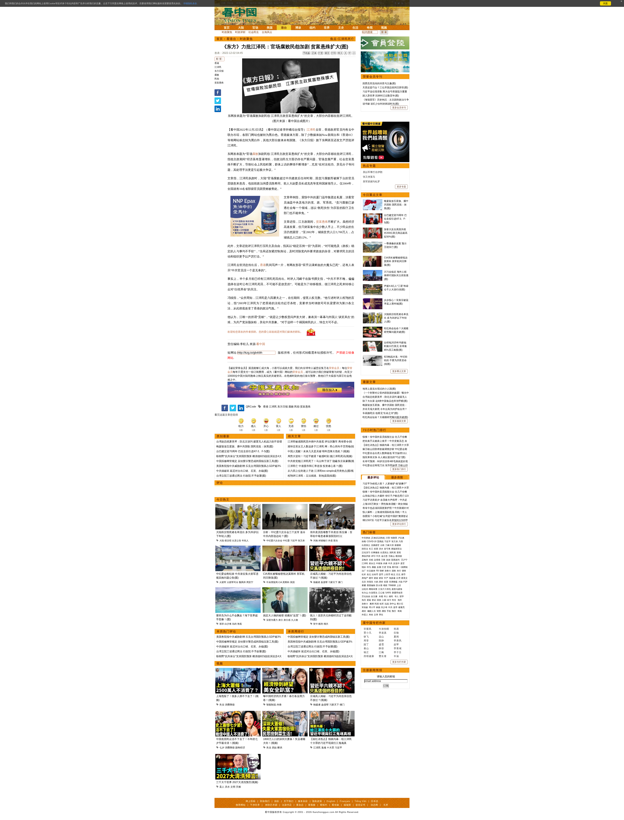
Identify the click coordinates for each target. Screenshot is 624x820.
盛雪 (381, 644)
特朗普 (394, 538)
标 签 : (219, 58)
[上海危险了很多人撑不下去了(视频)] (238, 669)
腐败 (216, 75)
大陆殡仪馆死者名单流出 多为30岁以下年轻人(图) (396, 318)
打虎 (384, 567)
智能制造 (271, 704)
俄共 (326, 624)
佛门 (340, 582)
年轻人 (245, 540)
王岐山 (391, 556)
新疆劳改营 (397, 592)
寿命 (371, 614)
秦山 (366, 648)
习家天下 (332, 582)
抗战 (387, 604)
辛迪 (396, 656)
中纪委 (286, 540)
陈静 (381, 640)
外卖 (330, 540)
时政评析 (240, 32)
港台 (284, 27)
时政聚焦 (227, 32)
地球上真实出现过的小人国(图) (379, 388)
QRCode (251, 406)
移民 (391, 596)
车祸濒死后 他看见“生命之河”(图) (380, 413)
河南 (315, 540)
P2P (405, 582)
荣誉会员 (334, 368)
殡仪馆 (228, 540)
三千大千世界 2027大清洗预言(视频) (237, 782)
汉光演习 (366, 552)
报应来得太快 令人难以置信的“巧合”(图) (384, 457)
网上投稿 (250, 801)
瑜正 (366, 652)
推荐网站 (241, 805)
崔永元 (372, 563)
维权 (385, 585)
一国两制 (403, 567)
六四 (401, 541)
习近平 (293, 540)
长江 (371, 549)
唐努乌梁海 (397, 589)
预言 (394, 611)
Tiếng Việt (360, 801)
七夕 (221, 747)
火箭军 (222, 582)
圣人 (221, 786)
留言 (327, 53)
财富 (381, 578)
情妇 (364, 567)
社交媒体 (371, 570)
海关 (364, 600)
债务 (404, 570)
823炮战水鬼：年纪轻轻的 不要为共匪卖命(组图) (395, 360)
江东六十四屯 (384, 589)
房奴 (274, 747)
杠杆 (364, 574)
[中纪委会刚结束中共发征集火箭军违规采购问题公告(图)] (238, 547)
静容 (381, 648)
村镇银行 (323, 540)
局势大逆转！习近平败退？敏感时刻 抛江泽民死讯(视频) (320, 456)
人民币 (387, 574)
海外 (400, 600)
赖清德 (399, 556)
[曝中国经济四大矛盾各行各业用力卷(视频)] (285, 669)
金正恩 (384, 556)
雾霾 (364, 585)
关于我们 (288, 801)
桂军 (382, 604)
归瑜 (396, 632)
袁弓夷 (387, 549)
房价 (381, 582)
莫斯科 (286, 582)
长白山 (365, 592)
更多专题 (401, 186)
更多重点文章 (399, 371)
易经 (364, 611)
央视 (381, 596)
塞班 (221, 624)
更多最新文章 (399, 421)
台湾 (398, 578)
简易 (396, 628)
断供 (279, 747)
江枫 (381, 652)
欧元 (393, 574)
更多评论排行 (399, 524)
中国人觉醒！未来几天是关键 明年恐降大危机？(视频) (319, 451)
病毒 (364, 541)
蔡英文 (404, 578)
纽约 (312, 27)
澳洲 (372, 604)
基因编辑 (371, 585)
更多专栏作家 (399, 662)
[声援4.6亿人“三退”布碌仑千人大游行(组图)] (372, 286)
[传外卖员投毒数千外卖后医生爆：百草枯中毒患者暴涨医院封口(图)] (332, 505)
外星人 (365, 614)
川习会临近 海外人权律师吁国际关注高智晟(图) (396, 275)
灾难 (238, 786)
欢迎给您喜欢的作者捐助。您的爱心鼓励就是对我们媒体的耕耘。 (265, 331)
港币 (403, 574)
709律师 (392, 585)
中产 (386, 578)
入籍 (384, 600)
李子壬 (398, 652)
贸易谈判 (395, 560)
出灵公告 (236, 540)
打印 (333, 53)
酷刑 (320, 624)
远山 (381, 636)
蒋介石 (400, 604)
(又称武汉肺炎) (378, 538)
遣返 (369, 600)
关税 (371, 560)
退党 (399, 552)
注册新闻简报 (372, 670)
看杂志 (300, 805)
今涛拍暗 (384, 628)
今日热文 (222, 499)
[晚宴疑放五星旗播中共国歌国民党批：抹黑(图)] (372, 201)
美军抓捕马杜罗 (371, 181)
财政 (376, 578)
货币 (381, 574)
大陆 (241, 27)
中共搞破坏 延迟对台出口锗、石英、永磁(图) (242, 470)
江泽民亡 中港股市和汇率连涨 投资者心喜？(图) (315, 466)
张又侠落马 (369, 176)
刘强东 (370, 582)
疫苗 (376, 549)
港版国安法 (396, 549)
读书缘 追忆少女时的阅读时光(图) (381, 103)
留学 (402, 596)
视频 (384, 27)
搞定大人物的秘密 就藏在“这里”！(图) (284, 615)
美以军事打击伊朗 (372, 172)
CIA (280, 582)
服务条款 (303, 801)
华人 (386, 596)
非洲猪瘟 (393, 582)
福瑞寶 (347, 805)
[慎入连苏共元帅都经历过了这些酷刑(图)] (332, 589)
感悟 (384, 611)
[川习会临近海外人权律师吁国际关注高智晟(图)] (372, 271)
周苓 (366, 640)
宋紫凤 (367, 628)
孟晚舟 (365, 560)
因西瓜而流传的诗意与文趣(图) (379, 83)
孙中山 (393, 604)
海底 (239, 624)
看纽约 (323, 805)
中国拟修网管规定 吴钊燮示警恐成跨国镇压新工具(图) (247, 461)
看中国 (241, 15)
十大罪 (330, 747)
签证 (374, 600)
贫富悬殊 (219, 82)
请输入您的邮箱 (386, 676)
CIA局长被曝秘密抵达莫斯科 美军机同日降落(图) (396, 261)
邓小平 (372, 607)
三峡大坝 (389, 545)
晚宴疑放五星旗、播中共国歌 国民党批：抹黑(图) (244, 446)
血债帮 (324, 582)
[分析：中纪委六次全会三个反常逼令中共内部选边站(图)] (285, 505)
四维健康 (369, 656)
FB (377, 570)
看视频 (311, 805)
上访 (399, 585)
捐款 (276, 801)
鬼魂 (323, 747)
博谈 (298, 27)
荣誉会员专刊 (372, 76)
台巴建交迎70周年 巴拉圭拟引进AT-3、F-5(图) (243, 451)
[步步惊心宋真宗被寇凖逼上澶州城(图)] (372, 300)
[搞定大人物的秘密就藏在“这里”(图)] (285, 589)
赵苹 (396, 644)
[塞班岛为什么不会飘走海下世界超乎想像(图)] (238, 589)
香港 (216, 63)
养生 (381, 614)
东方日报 (219, 71)
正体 (314, 53)
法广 (364, 570)
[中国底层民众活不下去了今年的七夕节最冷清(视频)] (238, 712)
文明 (232, 786)
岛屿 (234, 624)
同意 (605, 3)
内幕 (385, 563)
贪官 (402, 563)
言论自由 (366, 596)
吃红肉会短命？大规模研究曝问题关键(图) (385, 417)
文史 (341, 27)
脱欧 (394, 570)
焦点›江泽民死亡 (342, 39)
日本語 (374, 801)
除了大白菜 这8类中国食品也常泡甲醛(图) (385, 401)
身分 (280, 620)
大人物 (294, 620)
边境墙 (377, 560)
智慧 (379, 611)
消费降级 (230, 704)
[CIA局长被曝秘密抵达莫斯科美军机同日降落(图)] (285, 547)
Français (345, 801)
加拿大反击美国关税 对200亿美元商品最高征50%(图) (395, 233)
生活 (355, 27)
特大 (340, 53)
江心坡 (381, 592)
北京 (364, 582)
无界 (385, 805)
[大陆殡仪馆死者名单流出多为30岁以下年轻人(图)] (238, 505)
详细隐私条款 (190, 3)
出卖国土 (366, 545)
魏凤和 (242, 582)
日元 (398, 574)
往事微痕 (375, 552)
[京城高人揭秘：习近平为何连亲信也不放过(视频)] (332, 547)
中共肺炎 (366, 538)
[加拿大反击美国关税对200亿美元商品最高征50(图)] (372, 229)
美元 (369, 574)
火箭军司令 (232, 582)
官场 (255, 27)
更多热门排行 (399, 469)
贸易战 (380, 541)
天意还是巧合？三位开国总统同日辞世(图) (385, 87)
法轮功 (365, 589)
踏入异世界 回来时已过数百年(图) (381, 95)
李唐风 (398, 640)
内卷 (279, 704)
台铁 (382, 545)
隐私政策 (317, 801)
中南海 (379, 563)
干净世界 (255, 805)
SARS (388, 592)
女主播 (374, 596)
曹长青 (383, 656)
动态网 (374, 805)
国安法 (365, 549)
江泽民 (217, 67)
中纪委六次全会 (274, 540)
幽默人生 (371, 611)
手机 (389, 611)
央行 (399, 570)
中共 (378, 556)
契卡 (315, 624)
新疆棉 (398, 545)
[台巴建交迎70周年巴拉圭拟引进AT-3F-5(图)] (372, 215)
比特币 (375, 574)
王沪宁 (404, 560)
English (331, 801)
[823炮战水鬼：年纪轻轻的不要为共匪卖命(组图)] (372, 356)
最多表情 (397, 477)
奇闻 (370, 27)
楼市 (371, 578)
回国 (379, 600)
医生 (335, 540)
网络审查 (373, 589)
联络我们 (265, 801)
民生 (394, 600)
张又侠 (301, 540)
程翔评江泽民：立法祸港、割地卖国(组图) (312, 475)
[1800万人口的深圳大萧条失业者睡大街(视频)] (285, 712)
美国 (270, 27)
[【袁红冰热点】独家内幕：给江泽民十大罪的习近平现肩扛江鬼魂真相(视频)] (332, 712)
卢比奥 (401, 538)
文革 (376, 614)
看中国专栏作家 (374, 622)
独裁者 (316, 582)
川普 (388, 538)
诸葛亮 (401, 607)
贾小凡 (367, 632)
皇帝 (395, 607)
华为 (369, 567)
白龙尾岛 (373, 592)
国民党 (393, 552)
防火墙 (379, 585)
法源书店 (287, 805)
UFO (373, 556)
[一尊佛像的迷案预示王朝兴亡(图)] (372, 243)
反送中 (396, 563)
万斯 (383, 560)
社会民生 (253, 32)
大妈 (376, 582)
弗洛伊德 (366, 556)
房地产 (365, 578)
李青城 (398, 648)
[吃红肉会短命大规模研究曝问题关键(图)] (372, 328)
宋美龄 (365, 607)
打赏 (320, 53)
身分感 (287, 620)
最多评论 (373, 477)
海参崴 (392, 578)
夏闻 (396, 636)
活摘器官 (375, 545)
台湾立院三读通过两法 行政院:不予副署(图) (241, 475)
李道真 (383, 632)
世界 (327, 27)
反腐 (379, 567)
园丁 (366, 644)
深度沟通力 (272, 620)
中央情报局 (272, 582)
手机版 (306, 53)
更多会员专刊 (399, 107)
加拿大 (388, 570)
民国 (377, 604)
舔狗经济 (240, 747)
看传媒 (335, 805)
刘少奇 (384, 607)
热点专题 (369, 165)
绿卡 (389, 600)
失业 (221, 704)
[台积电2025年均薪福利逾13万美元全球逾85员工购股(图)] (372, 342)
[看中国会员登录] (385, 42)
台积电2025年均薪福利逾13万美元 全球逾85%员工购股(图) (395, 346)
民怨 (216, 78)
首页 (227, 27)
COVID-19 (371, 541)
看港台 (231, 39)
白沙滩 (228, 624)
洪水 (227, 786)
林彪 (378, 607)
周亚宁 (249, 582)
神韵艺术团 (271, 805)
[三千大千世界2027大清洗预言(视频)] (238, 755)
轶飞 (366, 636)
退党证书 (360, 805)
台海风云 (267, 32)
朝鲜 (382, 570)
